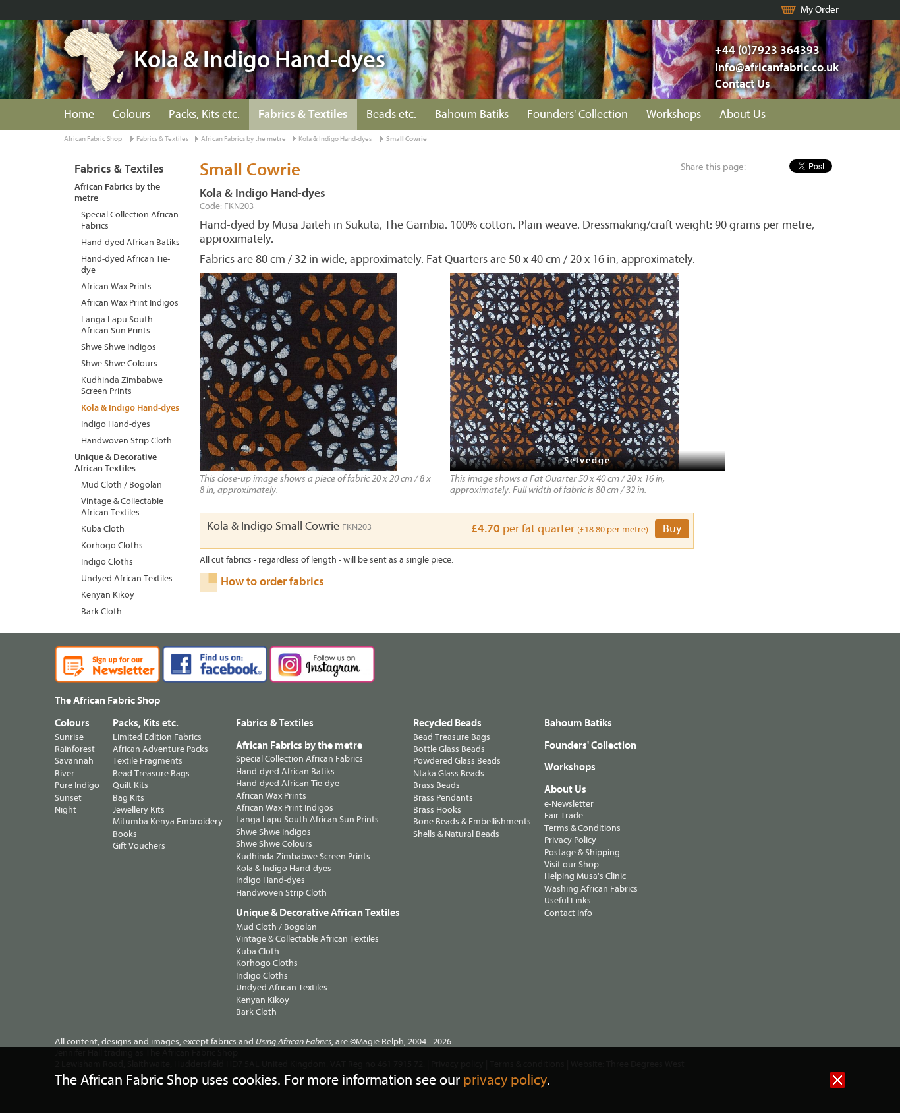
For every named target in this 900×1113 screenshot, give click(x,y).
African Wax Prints (116, 286)
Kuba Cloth (103, 528)
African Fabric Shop (93, 138)
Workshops (673, 114)
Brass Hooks (437, 809)
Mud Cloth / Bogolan (121, 484)
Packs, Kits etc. (204, 114)
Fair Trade (563, 815)
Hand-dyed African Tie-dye (125, 264)
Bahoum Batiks (472, 114)
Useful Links (567, 900)
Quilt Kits (130, 785)
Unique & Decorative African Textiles (115, 462)
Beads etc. (391, 114)
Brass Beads (436, 785)
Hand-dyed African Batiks (130, 242)
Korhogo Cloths (112, 545)
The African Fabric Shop (107, 700)
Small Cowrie (406, 138)
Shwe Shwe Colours (119, 363)
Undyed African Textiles (127, 578)
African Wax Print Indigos (130, 302)
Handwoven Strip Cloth (126, 440)
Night (65, 809)
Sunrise (69, 737)
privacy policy (505, 1080)
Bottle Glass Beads (449, 749)
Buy (672, 529)
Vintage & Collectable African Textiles (122, 507)
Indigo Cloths (107, 561)
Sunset (68, 797)
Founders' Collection (577, 114)
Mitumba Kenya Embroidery (168, 821)
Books (125, 834)
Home (79, 114)
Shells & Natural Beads (456, 834)
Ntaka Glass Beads (448, 773)
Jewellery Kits (139, 809)
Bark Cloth (101, 611)
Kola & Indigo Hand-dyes (335, 138)
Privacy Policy (570, 839)
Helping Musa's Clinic (585, 876)
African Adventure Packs (160, 749)
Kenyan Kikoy (107, 594)
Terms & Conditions (582, 828)
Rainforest (75, 749)
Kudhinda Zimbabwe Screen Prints (122, 385)
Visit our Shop (571, 864)
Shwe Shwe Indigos (118, 347)
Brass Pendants (443, 797)
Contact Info (568, 913)
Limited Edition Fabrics (157, 737)
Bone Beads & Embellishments (472, 821)
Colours (131, 114)
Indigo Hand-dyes (115, 424)
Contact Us (742, 84)
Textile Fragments (148, 760)
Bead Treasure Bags (151, 773)
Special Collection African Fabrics (130, 220)
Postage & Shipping (582, 852)
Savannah (74, 760)
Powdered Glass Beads (457, 760)
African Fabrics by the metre (243, 138)
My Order (820, 9)
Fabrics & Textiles (303, 114)
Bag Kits (128, 797)
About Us (742, 114)
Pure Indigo (77, 785)
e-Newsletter (569, 803)
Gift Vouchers (139, 845)
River (64, 773)
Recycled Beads (447, 723)
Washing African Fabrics (591, 888)
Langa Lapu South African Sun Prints (117, 325)
